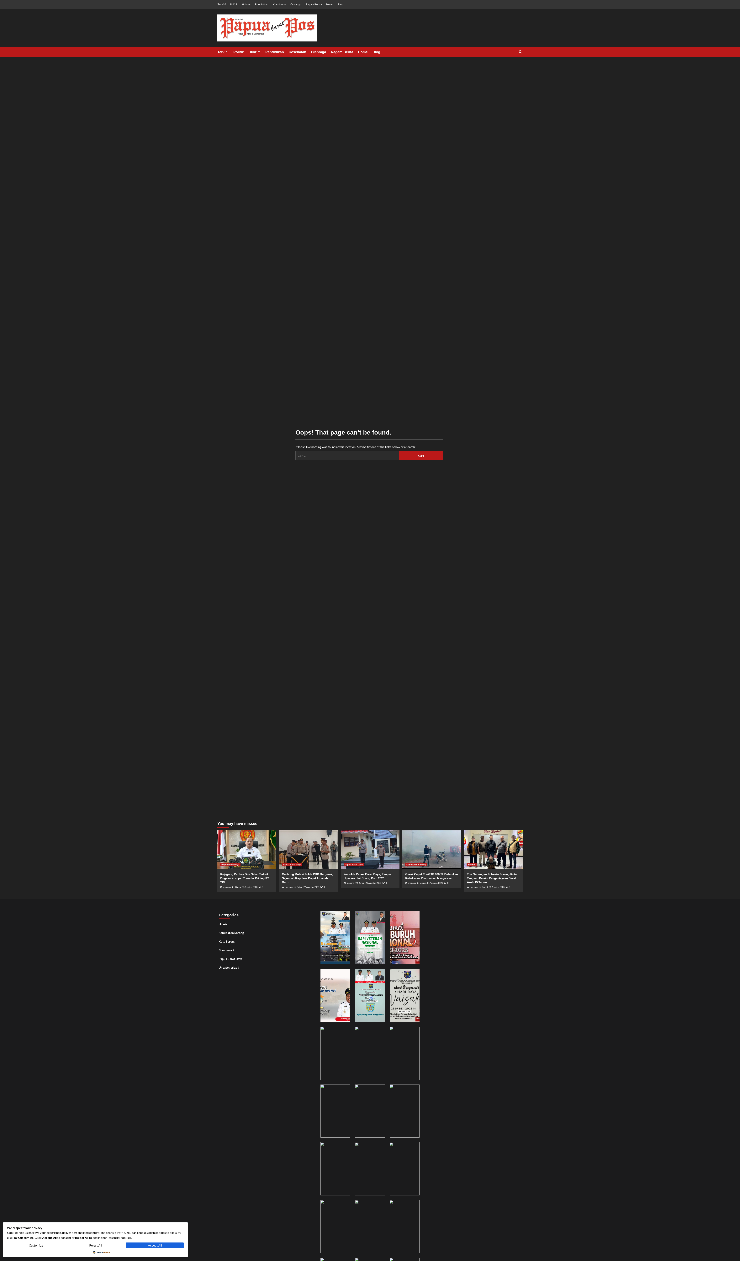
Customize (36, 1245)
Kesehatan (279, 4)
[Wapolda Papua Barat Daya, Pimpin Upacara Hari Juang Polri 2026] (370, 849)
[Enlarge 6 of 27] (414, 974)
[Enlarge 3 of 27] (414, 916)
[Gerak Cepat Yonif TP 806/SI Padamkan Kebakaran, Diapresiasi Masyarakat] (431, 849)
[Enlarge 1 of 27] (345, 916)
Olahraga (295, 4)
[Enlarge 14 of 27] (380, 1147)
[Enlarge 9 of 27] (414, 1032)
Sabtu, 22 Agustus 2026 (246, 887)
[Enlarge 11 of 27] (380, 1089)
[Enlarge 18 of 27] (414, 1205)
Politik (234, 4)
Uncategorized (229, 967)
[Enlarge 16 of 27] (345, 1205)
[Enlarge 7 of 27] (345, 1032)
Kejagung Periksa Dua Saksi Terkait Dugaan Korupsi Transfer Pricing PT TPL (244, 878)
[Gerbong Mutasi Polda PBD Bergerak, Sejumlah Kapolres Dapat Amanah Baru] (308, 849)
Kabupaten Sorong (416, 864)
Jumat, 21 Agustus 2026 (370, 883)
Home (329, 4)
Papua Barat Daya (230, 864)
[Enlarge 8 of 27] (380, 1032)
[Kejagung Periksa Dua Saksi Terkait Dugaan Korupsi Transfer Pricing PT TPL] (246, 849)
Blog (340, 4)
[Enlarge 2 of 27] (380, 916)
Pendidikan (261, 4)
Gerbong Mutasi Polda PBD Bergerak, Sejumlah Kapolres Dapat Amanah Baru (307, 878)
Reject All (95, 1245)
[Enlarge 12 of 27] (414, 1089)
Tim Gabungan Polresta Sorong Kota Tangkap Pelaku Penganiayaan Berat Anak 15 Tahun (492, 878)
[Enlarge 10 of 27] (345, 1089)
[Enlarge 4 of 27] (345, 974)
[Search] (520, 52)
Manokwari (226, 950)
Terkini (221, 4)
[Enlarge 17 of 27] (380, 1205)
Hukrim (246, 4)
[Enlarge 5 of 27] (380, 974)
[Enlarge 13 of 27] (345, 1147)
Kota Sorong (227, 941)
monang (227, 887)
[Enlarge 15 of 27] (414, 1147)
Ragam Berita (314, 4)
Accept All (155, 1245)
